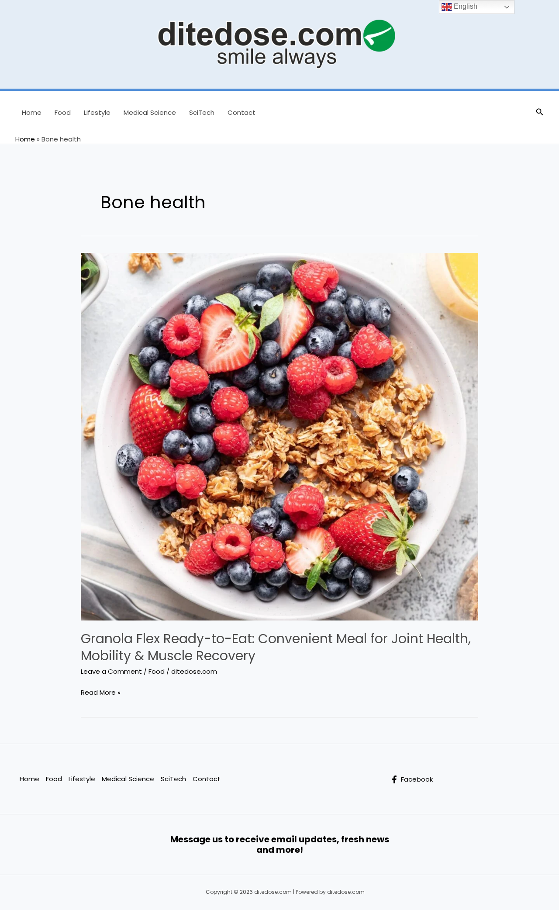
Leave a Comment (111, 671)
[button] (540, 113)
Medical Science (150, 112)
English (464, 6)
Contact (241, 112)
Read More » (101, 693)
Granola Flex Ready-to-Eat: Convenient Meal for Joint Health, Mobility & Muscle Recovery (276, 647)
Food (63, 112)
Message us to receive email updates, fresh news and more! (279, 844)
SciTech (201, 112)
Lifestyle (97, 112)
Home (31, 112)
